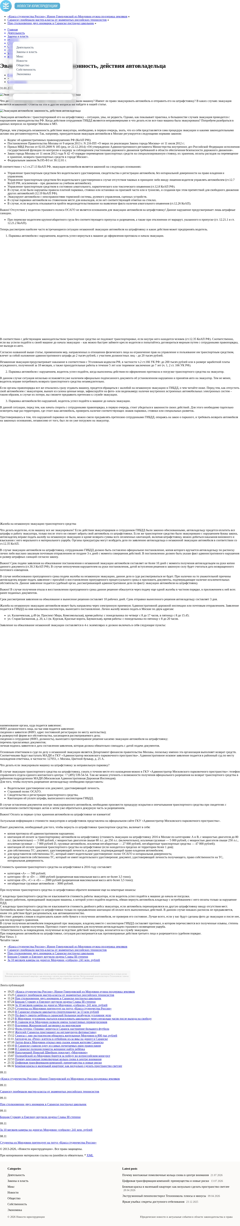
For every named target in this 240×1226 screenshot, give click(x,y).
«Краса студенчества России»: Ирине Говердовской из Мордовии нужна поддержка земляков (67, 16)
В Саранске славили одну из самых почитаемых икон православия (58, 1045)
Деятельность (16, 1175)
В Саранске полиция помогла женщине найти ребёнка (50, 1049)
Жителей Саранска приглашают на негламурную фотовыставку (56, 1032)
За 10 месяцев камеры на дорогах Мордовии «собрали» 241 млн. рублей (54, 960)
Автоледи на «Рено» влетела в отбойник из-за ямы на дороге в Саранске (61, 1039)
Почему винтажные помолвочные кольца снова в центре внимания (36, 974)
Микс (11, 1186)
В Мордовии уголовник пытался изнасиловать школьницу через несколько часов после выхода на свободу (83, 1018)
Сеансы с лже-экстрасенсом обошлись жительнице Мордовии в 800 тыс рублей (66, 1035)
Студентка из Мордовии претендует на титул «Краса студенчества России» (63, 1008)
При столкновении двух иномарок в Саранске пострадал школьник (51, 23)
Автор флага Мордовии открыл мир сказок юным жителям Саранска (59, 1042)
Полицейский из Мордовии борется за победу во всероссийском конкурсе (62, 1055)
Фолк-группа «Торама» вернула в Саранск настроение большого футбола (62, 1028)
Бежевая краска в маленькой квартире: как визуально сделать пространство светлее (42, 976)
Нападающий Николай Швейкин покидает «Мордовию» (51, 1052)
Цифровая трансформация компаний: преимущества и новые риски (97, 974)
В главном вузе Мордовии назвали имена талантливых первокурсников (61, 1022)
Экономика (15, 1210)
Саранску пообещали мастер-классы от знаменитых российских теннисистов (57, 19)
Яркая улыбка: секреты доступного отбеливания (71, 978)
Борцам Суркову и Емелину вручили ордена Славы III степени (48, 956)
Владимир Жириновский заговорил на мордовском (48, 1025)
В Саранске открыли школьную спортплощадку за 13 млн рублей (57, 1011)
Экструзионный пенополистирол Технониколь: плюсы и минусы (164, 1195)
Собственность (17, 1204)
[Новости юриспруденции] (30, 10)
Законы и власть (18, 1180)
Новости (13, 1192)
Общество (14, 1198)
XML (90, 1155)
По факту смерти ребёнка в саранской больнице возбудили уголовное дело (63, 1015)
